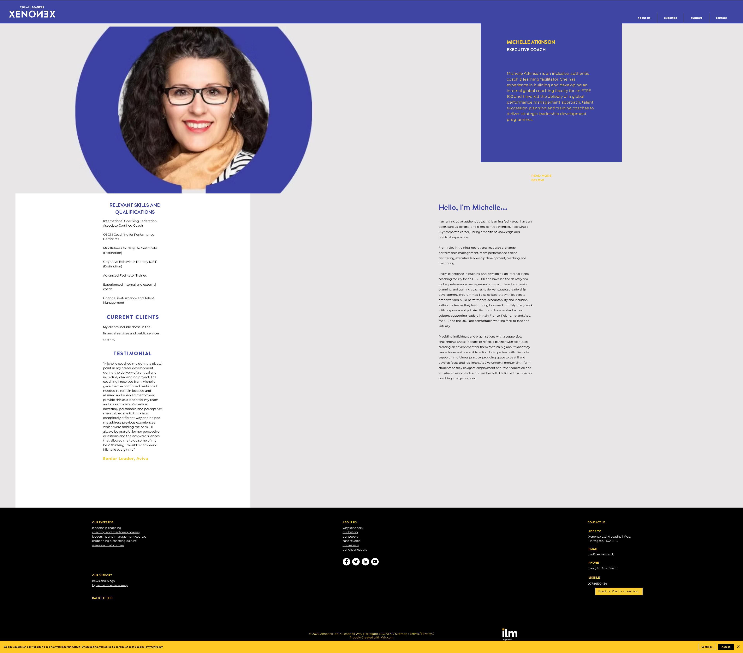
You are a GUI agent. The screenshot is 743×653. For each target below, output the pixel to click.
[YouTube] (375, 561)
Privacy (426, 634)
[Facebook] (346, 561)
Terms (414, 634)
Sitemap (401, 634)
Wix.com (387, 637)
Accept (726, 647)
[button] (644, 18)
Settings (707, 647)
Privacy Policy (154, 647)
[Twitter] (356, 561)
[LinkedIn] (365, 561)
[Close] (738, 647)
